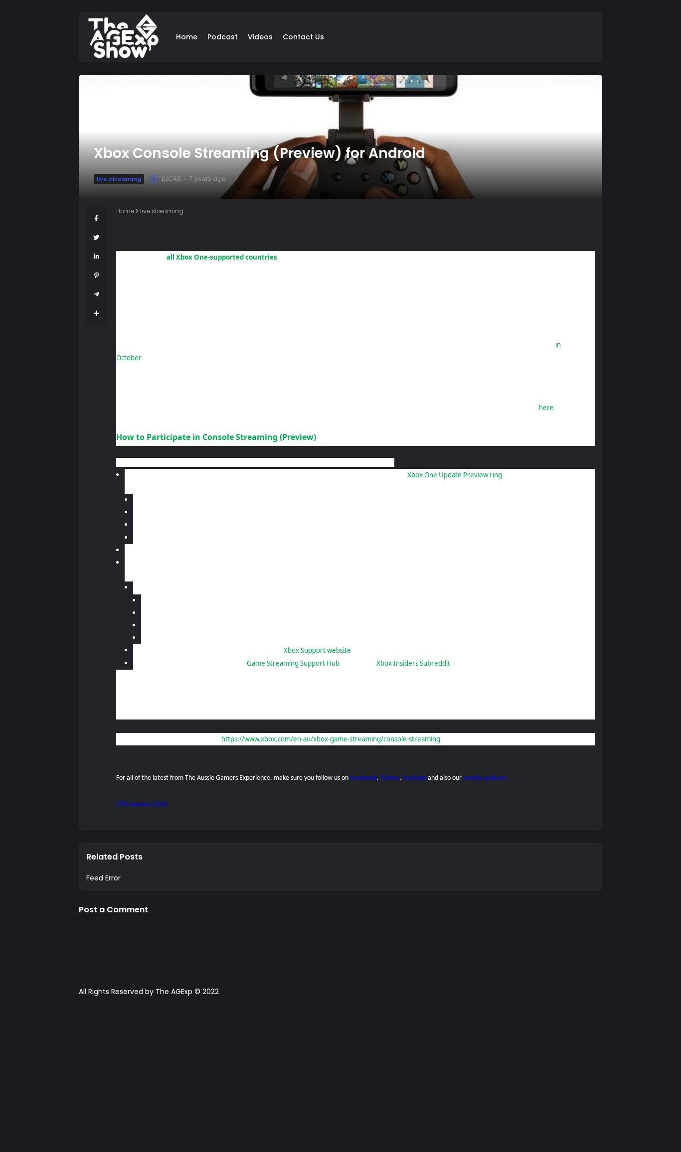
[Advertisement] (340, 1079)
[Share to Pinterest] (96, 275)
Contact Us (303, 37)
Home (186, 37)
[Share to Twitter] (96, 237)
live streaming (119, 179)
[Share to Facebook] (96, 218)
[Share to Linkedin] (96, 256)
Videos (260, 37)
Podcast (222, 37)
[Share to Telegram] (96, 294)
